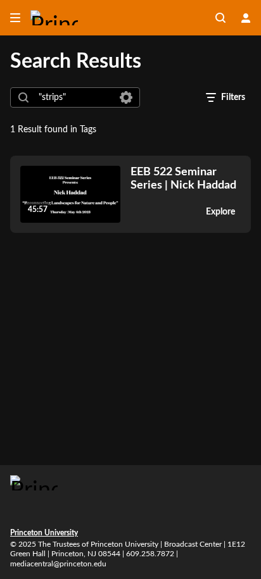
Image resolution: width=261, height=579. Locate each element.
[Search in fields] (126, 97)
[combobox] (74, 97)
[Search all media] (220, 18)
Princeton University (44, 533)
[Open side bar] (15, 18)
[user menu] (246, 18)
